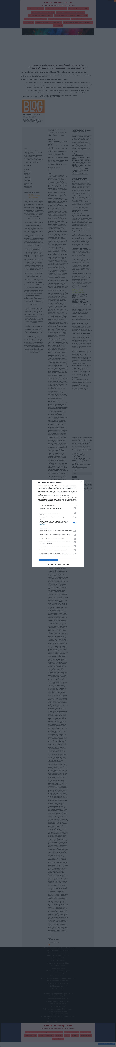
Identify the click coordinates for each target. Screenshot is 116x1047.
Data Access (58, 564)
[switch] (74, 508)
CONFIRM (48, 559)
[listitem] (58, 505)
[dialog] (58, 523)
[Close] (81, 482)
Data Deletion (50, 564)
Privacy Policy (66, 564)
